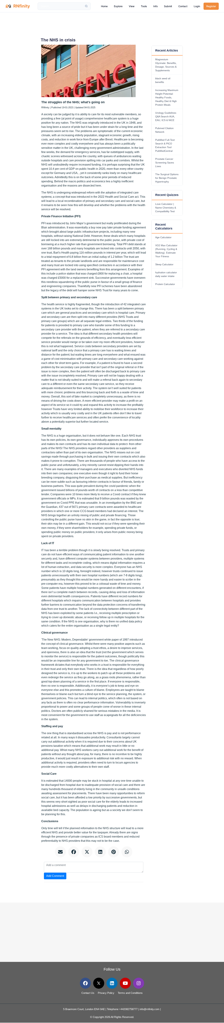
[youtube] (125, 983)
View (132, 6)
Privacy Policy (106, 992)
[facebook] (85, 983)
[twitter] (98, 983)
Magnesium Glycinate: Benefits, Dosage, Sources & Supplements (166, 65)
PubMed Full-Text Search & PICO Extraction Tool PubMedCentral (165, 145)
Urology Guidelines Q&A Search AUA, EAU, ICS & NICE (165, 116)
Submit (168, 6)
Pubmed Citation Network (164, 130)
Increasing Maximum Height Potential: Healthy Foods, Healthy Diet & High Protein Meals (166, 97)
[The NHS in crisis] (60, 851)
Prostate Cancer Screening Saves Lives (164, 163)
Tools (144, 6)
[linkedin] (112, 983)
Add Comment (55, 875)
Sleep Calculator (164, 264)
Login (197, 6)
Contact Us (87, 992)
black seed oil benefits (162, 80)
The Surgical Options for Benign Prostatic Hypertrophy (166, 178)
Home (104, 6)
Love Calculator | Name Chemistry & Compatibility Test (165, 208)
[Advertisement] (112, 933)
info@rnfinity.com (149, 1009)
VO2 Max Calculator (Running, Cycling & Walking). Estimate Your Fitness (166, 251)
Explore (118, 6)
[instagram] (138, 983)
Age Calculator (163, 237)
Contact (182, 6)
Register (211, 6)
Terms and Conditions (130, 992)
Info (155, 6)
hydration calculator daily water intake (166, 274)
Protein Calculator (165, 284)
